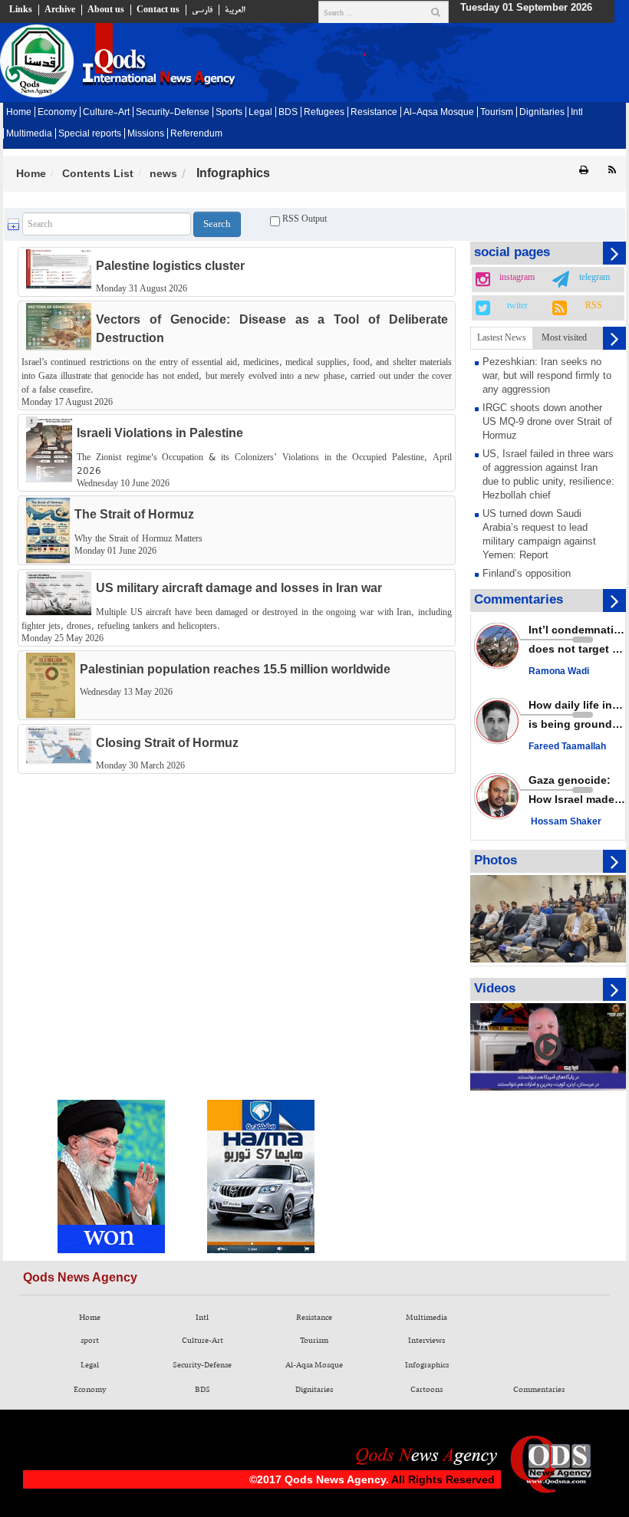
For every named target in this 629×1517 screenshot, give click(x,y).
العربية (235, 10)
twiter (517, 306)
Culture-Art (106, 113)
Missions (145, 134)
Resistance (374, 113)
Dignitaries (542, 113)
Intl (577, 113)
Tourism (496, 113)
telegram (594, 278)
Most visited (564, 337)
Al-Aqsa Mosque (438, 113)
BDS (288, 113)
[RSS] (612, 170)
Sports (229, 113)
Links (20, 10)
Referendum (196, 134)
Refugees (324, 113)
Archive (59, 10)
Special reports (89, 134)
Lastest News (501, 337)
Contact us (158, 10)
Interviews (426, 1341)
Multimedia (29, 134)
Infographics (427, 1365)
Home (18, 113)
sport (90, 1341)
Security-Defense (172, 113)
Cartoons (426, 1390)
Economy (57, 113)
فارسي (202, 10)
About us (105, 10)
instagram (517, 278)
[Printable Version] (583, 170)
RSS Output (303, 218)
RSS (593, 306)
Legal (260, 113)
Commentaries (539, 1390)
